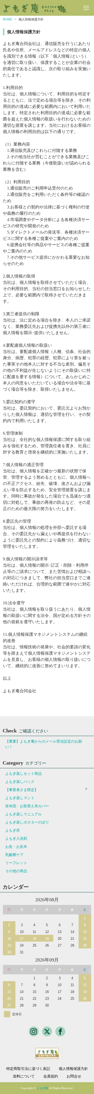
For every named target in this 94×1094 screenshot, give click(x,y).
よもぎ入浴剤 (16, 839)
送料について (24, 1076)
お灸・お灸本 (16, 847)
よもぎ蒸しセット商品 (23, 774)
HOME (7, 19)
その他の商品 (16, 871)
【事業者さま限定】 (21, 790)
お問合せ (74, 1076)
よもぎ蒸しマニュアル (23, 814)
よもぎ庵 (42, 1088)
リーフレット (16, 863)
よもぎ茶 (12, 830)
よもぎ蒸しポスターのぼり (27, 822)
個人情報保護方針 (73, 1069)
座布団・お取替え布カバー (27, 806)
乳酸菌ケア (14, 855)
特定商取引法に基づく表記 (28, 1069)
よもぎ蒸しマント (19, 798)
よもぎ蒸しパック (19, 782)
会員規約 (50, 1076)
